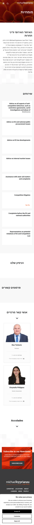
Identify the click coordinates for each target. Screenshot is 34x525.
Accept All (17, 511)
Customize (17, 516)
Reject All (17, 521)
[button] (7, 3)
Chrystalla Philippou (16, 387)
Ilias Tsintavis (17, 345)
